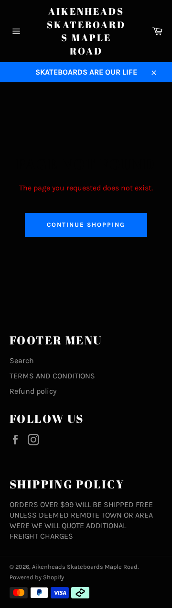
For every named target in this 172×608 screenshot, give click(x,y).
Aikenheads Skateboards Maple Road (86, 31)
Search (22, 360)
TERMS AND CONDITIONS (52, 375)
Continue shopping (86, 224)
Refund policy (33, 391)
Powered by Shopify (37, 577)
